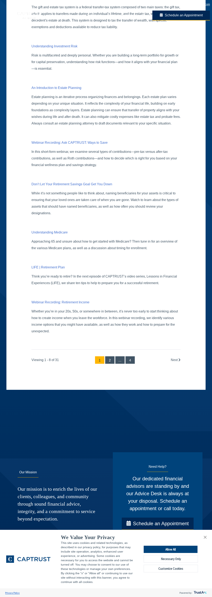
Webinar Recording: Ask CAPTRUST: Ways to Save (69, 142)
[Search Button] (143, 15)
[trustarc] (200, 593)
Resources (69, 15)
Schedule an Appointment (184, 15)
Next (174, 360)
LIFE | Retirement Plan (48, 267)
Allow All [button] (170, 549)
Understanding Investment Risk (54, 46)
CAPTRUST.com (200, 4)
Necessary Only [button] (171, 559)
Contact (127, 15)
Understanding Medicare (49, 232)
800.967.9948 (177, 4)
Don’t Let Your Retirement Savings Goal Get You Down (71, 184)
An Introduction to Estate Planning (56, 88)
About (111, 15)
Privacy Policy (12, 592)
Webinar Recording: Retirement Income (60, 302)
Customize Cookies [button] (170, 569)
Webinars (94, 15)
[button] (205, 537)
